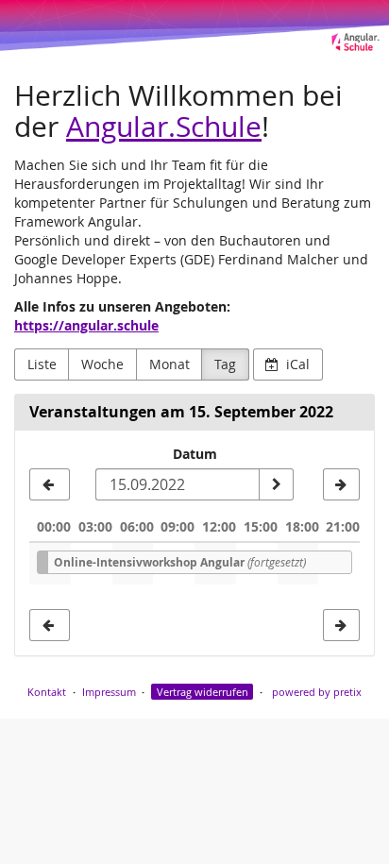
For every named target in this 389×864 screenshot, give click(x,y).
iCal (296, 364)
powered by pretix (317, 692)
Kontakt (46, 692)
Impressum (109, 692)
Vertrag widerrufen (202, 692)
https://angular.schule (86, 325)
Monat (169, 364)
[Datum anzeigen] (276, 484)
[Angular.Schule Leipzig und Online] (194, 26)
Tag (225, 364)
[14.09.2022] (49, 484)
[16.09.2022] (341, 484)
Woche (102, 364)
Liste (42, 364)
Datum (195, 454)
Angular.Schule (164, 126)
